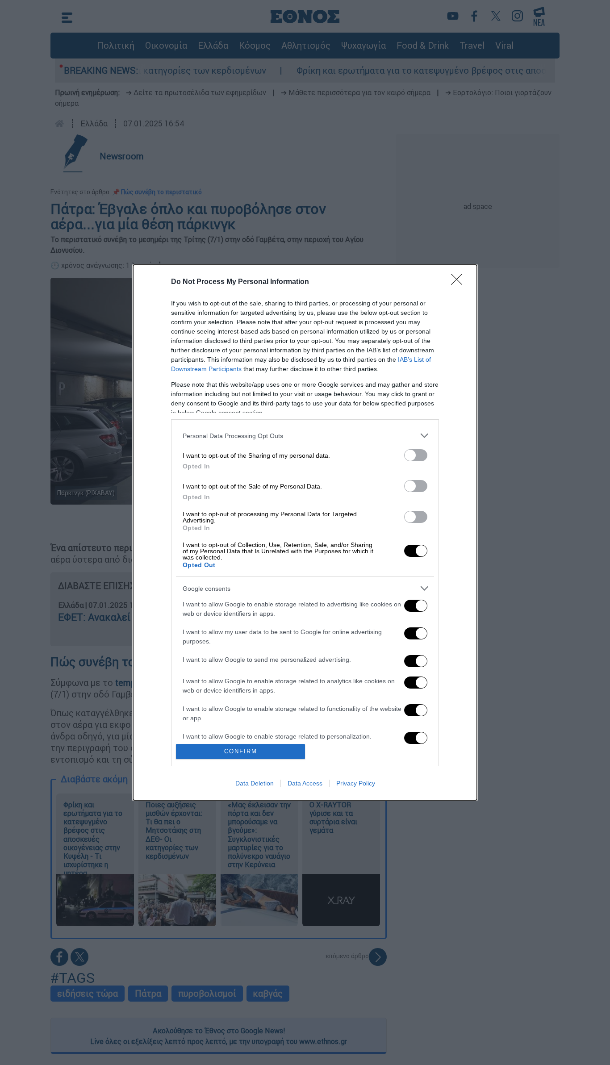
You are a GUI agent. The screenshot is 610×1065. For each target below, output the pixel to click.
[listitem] (305, 435)
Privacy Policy (355, 783)
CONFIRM (240, 751)
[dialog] (305, 532)
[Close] (459, 282)
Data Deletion (254, 783)
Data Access (305, 783)
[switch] (415, 455)
